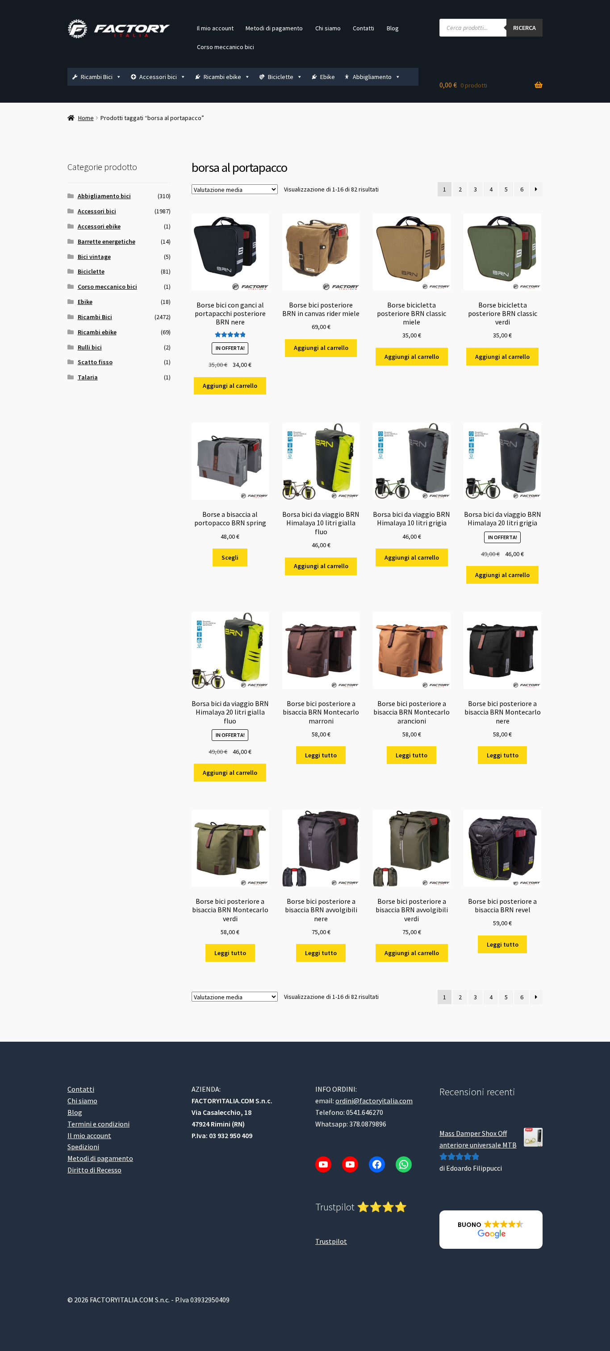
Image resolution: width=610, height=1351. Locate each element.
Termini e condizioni (98, 1123)
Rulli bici (90, 347)
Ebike (327, 77)
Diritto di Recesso (94, 1169)
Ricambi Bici (97, 77)
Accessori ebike (99, 226)
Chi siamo (328, 28)
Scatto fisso (95, 362)
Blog (393, 28)
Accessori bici (158, 77)
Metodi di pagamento (274, 28)
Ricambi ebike (222, 77)
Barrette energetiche (106, 241)
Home (86, 118)
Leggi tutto (321, 755)
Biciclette (280, 77)
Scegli (229, 557)
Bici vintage (94, 257)
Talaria (88, 377)
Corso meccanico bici (225, 47)
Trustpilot (331, 1241)
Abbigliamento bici (104, 196)
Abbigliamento (372, 77)
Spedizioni (83, 1146)
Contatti (363, 28)
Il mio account (215, 28)
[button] (491, 1229)
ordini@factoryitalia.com (374, 1100)
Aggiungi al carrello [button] (230, 386)
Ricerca (524, 28)
